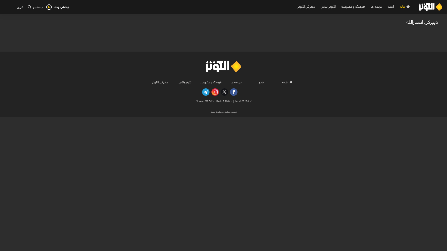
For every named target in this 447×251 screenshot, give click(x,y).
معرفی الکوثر (306, 6)
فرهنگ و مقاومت (353, 6)
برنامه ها (376, 6)
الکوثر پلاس (328, 6)
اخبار (391, 6)
